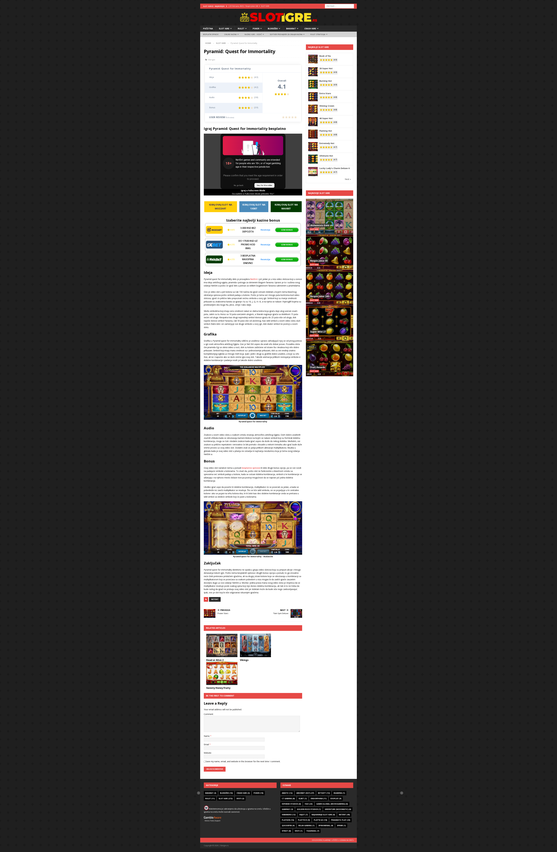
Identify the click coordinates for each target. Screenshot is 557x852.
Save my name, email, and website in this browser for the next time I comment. (243, 761)
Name (207, 736)
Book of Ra (325, 56)
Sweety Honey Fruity (218, 687)
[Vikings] (255, 645)
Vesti (240, 798)
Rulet (241, 28)
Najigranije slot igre (323, 814)
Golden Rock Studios (309, 809)
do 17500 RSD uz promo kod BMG (248, 244)
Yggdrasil (312, 831)
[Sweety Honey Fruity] (221, 673)
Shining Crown (326, 105)
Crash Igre (310, 28)
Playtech (304, 820)
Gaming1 (287, 809)
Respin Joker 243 (319, 296)
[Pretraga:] (339, 5)
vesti (298, 831)
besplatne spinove (251, 467)
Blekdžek (273, 28)
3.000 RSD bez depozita (248, 229)
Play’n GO (320, 820)
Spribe (341, 825)
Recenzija (265, 229)
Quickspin (288, 825)
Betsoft (324, 793)
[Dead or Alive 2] (221, 645)
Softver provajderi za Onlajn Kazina (286, 34)
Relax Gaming (306, 825)
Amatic (287, 793)
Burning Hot (325, 81)
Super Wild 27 (318, 331)
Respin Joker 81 (319, 260)
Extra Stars (325, 93)
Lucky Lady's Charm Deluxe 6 (334, 168)
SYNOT (286, 831)
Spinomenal (325, 825)
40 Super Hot (326, 118)
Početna (208, 28)
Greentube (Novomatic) (338, 809)
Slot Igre (224, 28)
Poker (256, 28)
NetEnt (253, 279)
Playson (288, 820)
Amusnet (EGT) (305, 793)
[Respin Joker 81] (329, 252)
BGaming (339, 793)
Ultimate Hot (326, 155)
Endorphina (319, 798)
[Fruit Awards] (329, 358)
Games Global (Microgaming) (332, 804)
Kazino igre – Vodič (253, 34)
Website (207, 752)
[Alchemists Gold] (329, 216)
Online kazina (230, 34)
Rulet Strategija (317, 34)
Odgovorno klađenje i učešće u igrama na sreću (333, 840)
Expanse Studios (291, 804)
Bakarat (291, 28)
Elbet (303, 798)
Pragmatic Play (340, 820)
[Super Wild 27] (329, 323)
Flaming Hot (325, 130)
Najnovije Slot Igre (319, 193)
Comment (208, 714)
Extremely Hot (326, 143)
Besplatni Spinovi (210, 34)
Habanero (288, 814)
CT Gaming (288, 798)
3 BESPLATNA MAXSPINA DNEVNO (247, 259)
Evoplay (335, 798)
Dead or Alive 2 (215, 660)
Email (206, 744)
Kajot (303, 814)
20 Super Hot (326, 68)
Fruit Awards (317, 367)
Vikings (244, 660)
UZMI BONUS (287, 230)
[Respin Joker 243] (329, 287)
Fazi (308, 804)
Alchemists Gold (319, 225)
